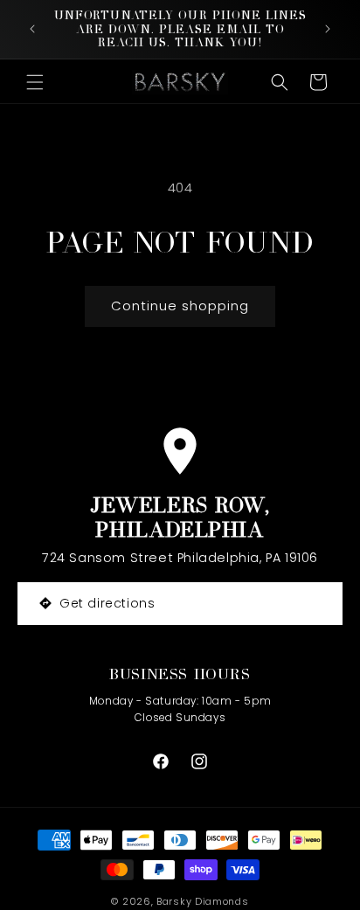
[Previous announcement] (32, 29)
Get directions (107, 603)
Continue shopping (180, 305)
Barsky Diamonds (202, 901)
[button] (35, 82)
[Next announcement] (327, 29)
